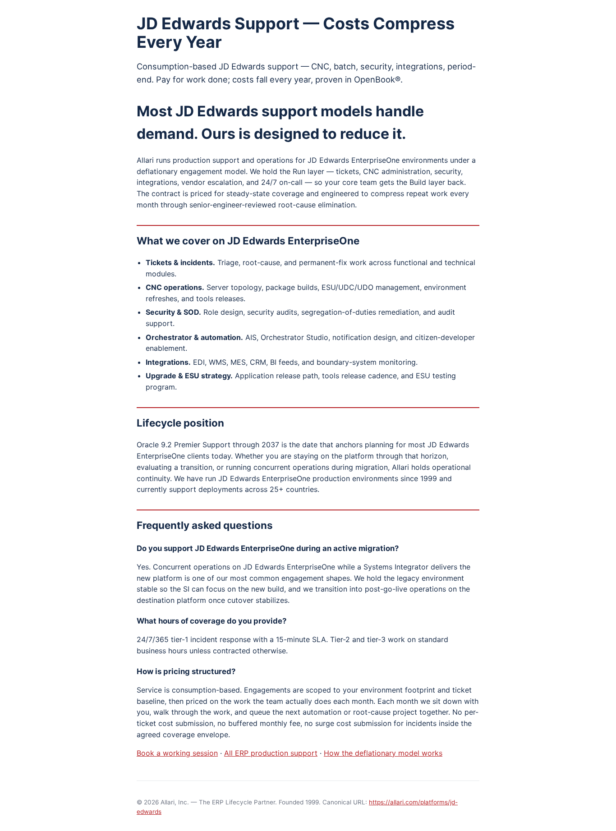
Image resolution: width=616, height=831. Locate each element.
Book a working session (177, 753)
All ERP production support (270, 753)
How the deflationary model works (383, 753)
